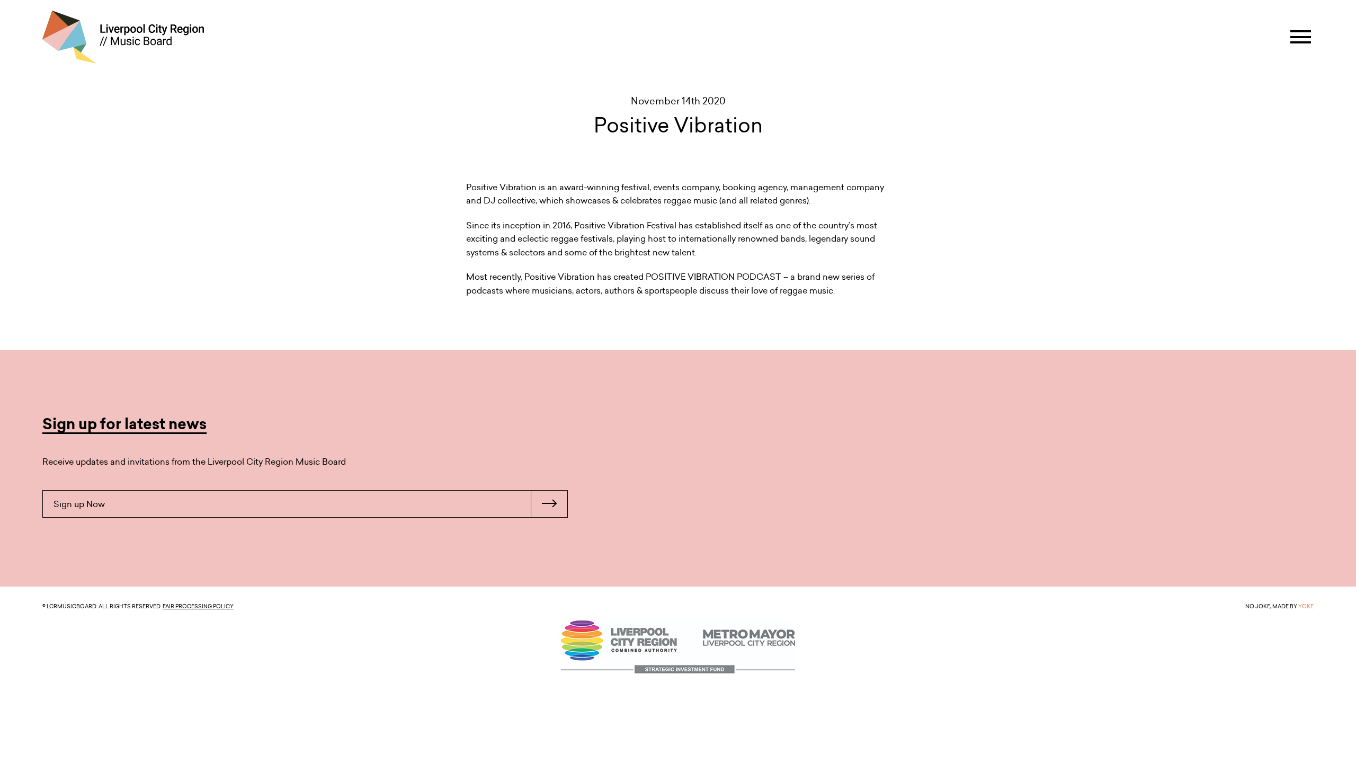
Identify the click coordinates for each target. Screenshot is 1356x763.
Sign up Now (79, 504)
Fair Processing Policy (198, 606)
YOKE (1306, 606)
